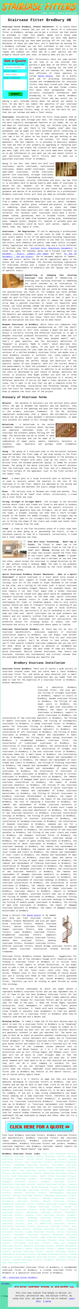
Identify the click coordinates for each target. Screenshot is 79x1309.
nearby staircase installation (28, 949)
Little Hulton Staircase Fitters (46, 1159)
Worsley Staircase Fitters (27, 1173)
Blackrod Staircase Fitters (45, 1221)
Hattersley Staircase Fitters (53, 1226)
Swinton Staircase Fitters (28, 1168)
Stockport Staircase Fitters (32, 1235)
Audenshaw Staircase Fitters (31, 1165)
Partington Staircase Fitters (32, 1243)
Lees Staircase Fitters (25, 1238)
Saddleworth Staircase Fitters (18, 1254)
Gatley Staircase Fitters (51, 1157)
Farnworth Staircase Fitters (60, 1260)
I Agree (47, 1301)
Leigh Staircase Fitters (40, 1232)
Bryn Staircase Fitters (38, 1162)
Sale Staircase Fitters (14, 1263)
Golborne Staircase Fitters (39, 1246)
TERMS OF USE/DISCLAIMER (67, 13)
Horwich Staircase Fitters (30, 1193)
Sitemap (5, 1284)
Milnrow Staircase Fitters (28, 1251)
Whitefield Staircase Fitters (60, 1173)
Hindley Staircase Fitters (51, 1204)
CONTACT (52, 13)
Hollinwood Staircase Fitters (20, 1198)
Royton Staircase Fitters (27, 1260)
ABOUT (45, 13)
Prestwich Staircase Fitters (19, 1179)
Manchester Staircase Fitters (44, 1212)
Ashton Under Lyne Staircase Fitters (24, 1171)
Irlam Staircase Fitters (54, 1210)
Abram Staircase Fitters (44, 1187)
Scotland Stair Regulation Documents (51, 248)
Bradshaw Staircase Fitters (45, 1218)
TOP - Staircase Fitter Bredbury (19, 1278)
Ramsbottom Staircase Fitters (18, 1204)
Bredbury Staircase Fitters (58, 1182)
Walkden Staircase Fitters (59, 1198)
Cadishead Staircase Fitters (60, 1196)
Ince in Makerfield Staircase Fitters (51, 1224)
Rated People (45, 76)
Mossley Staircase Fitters (27, 1196)
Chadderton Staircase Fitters (40, 1257)
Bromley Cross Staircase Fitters (45, 1215)
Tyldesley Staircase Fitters (18, 1157)
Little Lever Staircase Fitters (20, 1176)
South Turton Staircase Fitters (58, 1176)
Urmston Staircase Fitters (44, 1207)
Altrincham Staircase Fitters (58, 1179)
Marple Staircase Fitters (60, 1201)
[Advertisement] (19, 700)
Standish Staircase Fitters (48, 1229)
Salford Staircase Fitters (51, 1184)
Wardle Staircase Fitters (40, 1249)
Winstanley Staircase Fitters (18, 1226)
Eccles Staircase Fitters (61, 1251)
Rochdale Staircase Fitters (19, 1182)
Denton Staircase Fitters (61, 1168)
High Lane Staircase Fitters (59, 1154)
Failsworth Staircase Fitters (20, 1201)
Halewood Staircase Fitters (52, 1254)
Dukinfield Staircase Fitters (18, 1184)
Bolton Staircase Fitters (41, 1240)
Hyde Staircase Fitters (53, 1238)
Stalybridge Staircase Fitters (31, 1190)
